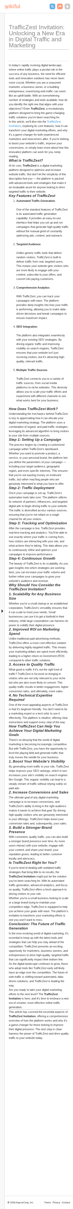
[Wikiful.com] (12, 6)
